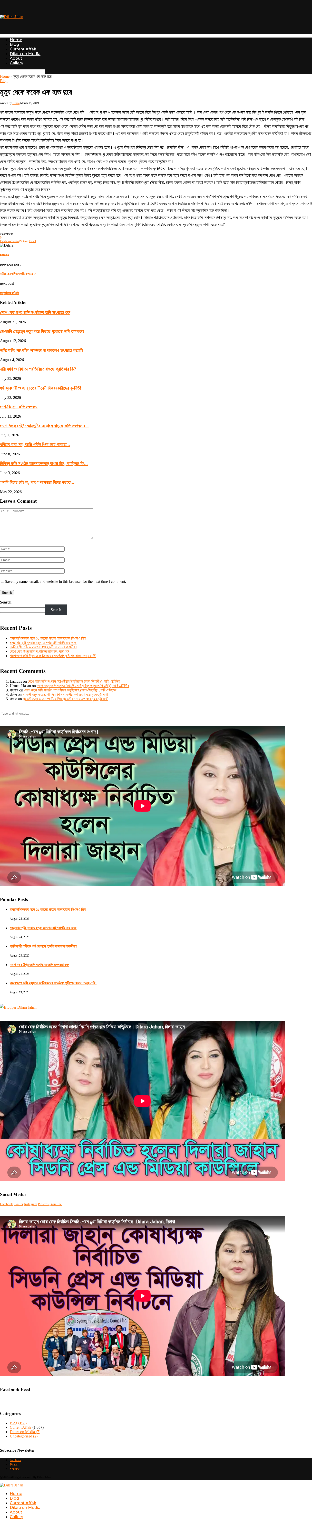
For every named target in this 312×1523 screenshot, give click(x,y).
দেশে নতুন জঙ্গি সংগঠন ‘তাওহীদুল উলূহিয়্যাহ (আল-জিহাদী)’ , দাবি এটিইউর (74, 681)
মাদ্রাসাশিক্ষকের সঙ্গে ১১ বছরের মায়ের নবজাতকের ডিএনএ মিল (48, 638)
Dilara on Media (25, 53)
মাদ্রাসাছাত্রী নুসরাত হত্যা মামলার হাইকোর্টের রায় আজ (43, 643)
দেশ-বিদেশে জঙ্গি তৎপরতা (19, 406)
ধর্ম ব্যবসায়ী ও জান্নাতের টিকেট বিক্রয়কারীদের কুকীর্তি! (40, 388)
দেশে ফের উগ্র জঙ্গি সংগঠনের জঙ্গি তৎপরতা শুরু (35, 312)
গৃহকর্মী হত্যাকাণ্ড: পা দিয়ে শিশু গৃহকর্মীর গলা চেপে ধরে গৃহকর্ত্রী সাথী (65, 694)
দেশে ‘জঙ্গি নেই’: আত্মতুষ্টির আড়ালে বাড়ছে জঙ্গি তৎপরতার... (44, 425)
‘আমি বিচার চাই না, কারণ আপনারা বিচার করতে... (37, 482)
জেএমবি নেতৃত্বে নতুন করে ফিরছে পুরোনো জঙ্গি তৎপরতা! (42, 331)
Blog (14, 44)
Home (16, 40)
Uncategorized (24, 1436)
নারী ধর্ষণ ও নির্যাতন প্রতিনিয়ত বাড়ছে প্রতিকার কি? (38, 369)
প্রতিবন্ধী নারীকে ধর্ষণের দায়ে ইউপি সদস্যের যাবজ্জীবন (43, 647)
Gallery (16, 63)
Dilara (16, 103)
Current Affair (23, 49)
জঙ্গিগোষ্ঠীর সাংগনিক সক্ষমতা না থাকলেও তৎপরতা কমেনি (41, 350)
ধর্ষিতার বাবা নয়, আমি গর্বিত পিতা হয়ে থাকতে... (35, 444)
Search (5, 602)
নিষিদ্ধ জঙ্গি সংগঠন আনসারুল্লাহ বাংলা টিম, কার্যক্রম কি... (44, 463)
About (16, 58)
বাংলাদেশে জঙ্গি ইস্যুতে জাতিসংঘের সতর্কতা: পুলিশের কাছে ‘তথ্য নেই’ (53, 656)
